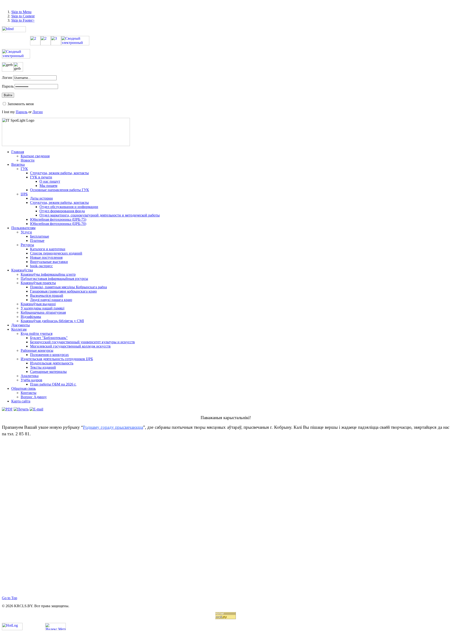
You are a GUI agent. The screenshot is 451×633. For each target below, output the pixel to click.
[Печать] (21, 409)
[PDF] (7, 409)
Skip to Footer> (23, 20)
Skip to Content (23, 16)
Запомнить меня (21, 104)
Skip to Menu (21, 12)
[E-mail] (36, 409)
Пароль (8, 86)
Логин (7, 78)
